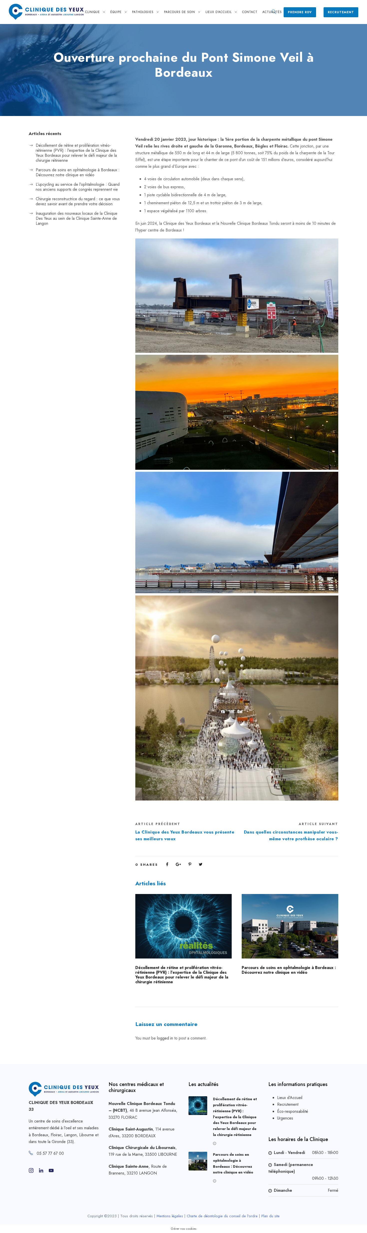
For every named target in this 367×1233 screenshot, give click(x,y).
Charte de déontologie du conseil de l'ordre (222, 1216)
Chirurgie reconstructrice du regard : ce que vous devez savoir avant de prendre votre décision (78, 201)
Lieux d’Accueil (289, 1097)
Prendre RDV (300, 12)
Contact (249, 12)
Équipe (116, 12)
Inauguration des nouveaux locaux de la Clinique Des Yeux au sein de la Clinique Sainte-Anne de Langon (76, 218)
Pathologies (143, 12)
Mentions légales (170, 1216)
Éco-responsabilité (292, 1111)
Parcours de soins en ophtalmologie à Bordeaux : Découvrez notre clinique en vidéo (289, 970)
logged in (165, 1038)
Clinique (92, 12)
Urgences (285, 1118)
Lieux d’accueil (218, 12)
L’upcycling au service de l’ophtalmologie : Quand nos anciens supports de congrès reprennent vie (78, 187)
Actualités (272, 12)
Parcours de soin (179, 12)
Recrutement (341, 12)
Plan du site (270, 1216)
